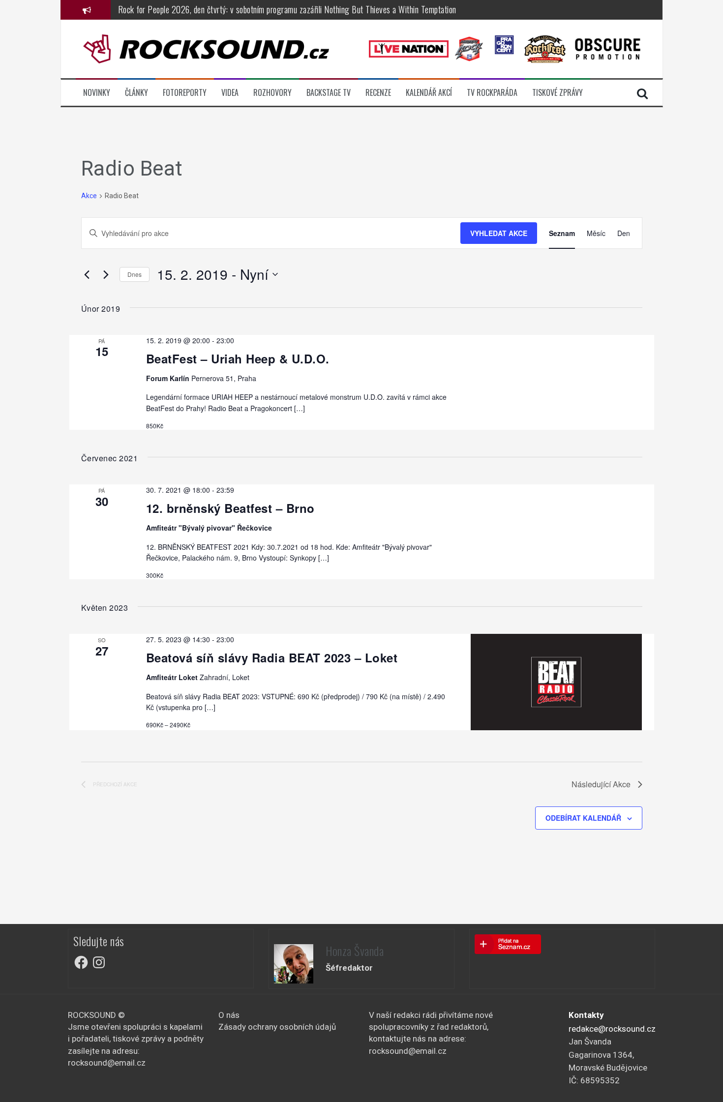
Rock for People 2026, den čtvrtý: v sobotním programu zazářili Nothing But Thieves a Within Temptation (287, 9)
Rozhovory (272, 92)
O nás (229, 1015)
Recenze (378, 92)
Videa (230, 92)
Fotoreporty (185, 92)
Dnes (134, 274)
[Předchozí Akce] (87, 274)
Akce (89, 196)
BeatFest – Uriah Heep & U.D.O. (238, 358)
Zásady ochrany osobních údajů (277, 1027)
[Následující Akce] (106, 274)
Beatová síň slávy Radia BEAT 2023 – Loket (272, 657)
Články (136, 92)
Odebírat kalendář (583, 818)
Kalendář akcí (429, 92)
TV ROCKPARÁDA (492, 92)
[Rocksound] (206, 48)
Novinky (96, 92)
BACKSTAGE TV (328, 92)
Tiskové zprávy (557, 92)
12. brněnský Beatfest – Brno (230, 508)
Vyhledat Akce (498, 233)
